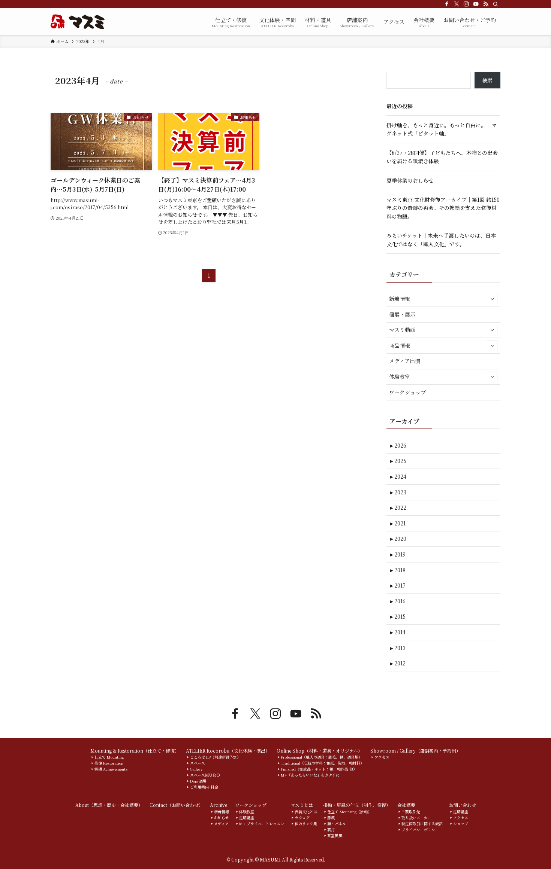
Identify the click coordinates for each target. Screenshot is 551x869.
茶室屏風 (334, 835)
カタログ (302, 817)
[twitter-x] (456, 4)
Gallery (196, 769)
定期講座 (246, 817)
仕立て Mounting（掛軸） (349, 811)
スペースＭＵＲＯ (205, 775)
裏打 (331, 829)
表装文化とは (306, 811)
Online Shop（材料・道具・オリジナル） (319, 750)
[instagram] (466, 4)
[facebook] (447, 4)
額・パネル (336, 823)
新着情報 (399, 298)
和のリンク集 (306, 823)
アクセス (381, 757)
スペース (197, 763)
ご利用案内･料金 (204, 787)
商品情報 (399, 345)
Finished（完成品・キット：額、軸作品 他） (319, 769)
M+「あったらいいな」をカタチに (310, 775)
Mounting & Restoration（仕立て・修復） (134, 750)
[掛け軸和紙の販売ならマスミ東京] (78, 21)
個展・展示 (402, 314)
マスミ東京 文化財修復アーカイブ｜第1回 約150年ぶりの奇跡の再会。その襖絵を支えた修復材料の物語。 (443, 208)
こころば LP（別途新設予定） (215, 757)
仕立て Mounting (109, 757)
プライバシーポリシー (420, 829)
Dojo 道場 (198, 781)
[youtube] (476, 4)
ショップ (460, 823)
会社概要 (406, 805)
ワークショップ (407, 392)
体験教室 (399, 376)
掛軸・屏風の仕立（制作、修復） (357, 805)
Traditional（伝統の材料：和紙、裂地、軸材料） (322, 763)
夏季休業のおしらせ (410, 180)
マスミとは (301, 805)
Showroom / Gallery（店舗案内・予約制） (415, 750)
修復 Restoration (108, 763)
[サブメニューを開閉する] (492, 299)
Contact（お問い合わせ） (176, 805)
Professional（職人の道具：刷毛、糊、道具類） (321, 757)
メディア (221, 823)
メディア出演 (404, 361)
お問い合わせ (462, 805)
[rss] (486, 4)
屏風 (331, 817)
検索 (487, 80)
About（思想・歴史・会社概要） (109, 805)
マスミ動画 (402, 329)
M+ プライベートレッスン (261, 823)
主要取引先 (410, 811)
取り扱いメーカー (416, 817)
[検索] (495, 4)
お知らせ (221, 817)
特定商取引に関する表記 (422, 823)
